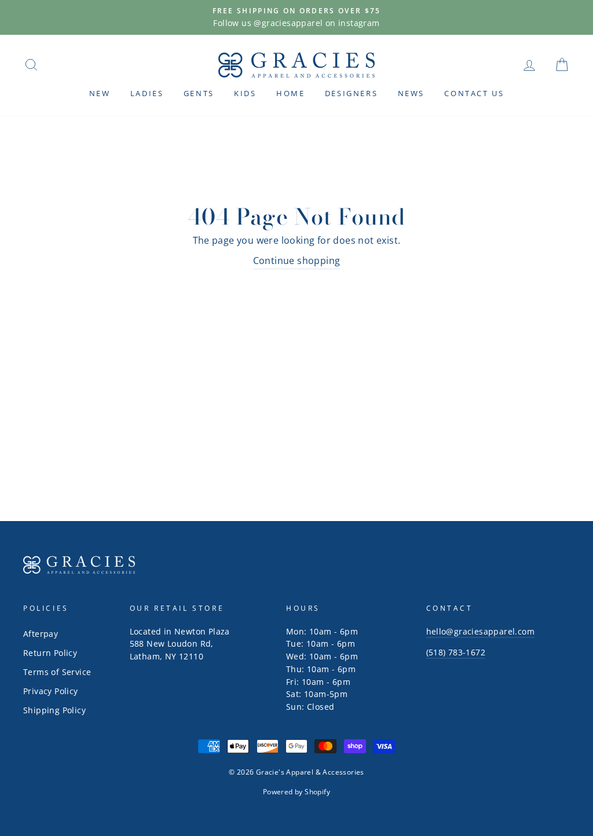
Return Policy (50, 652)
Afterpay (40, 633)
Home (290, 93)
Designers (351, 93)
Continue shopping (297, 260)
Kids (245, 93)
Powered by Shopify (296, 792)
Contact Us (474, 93)
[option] (296, 17)
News (411, 93)
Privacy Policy (50, 690)
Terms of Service (57, 671)
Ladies (147, 93)
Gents (199, 93)
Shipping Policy (54, 710)
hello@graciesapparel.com (480, 631)
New (100, 93)
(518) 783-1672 (456, 652)
